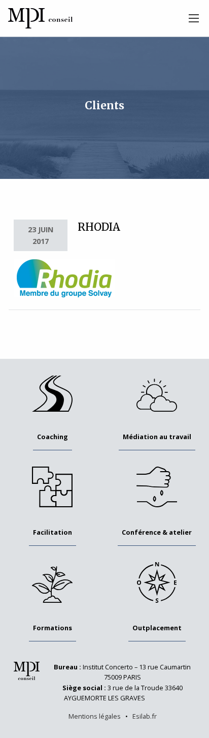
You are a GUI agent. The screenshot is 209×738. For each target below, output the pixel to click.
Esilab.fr (144, 716)
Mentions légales (94, 716)
